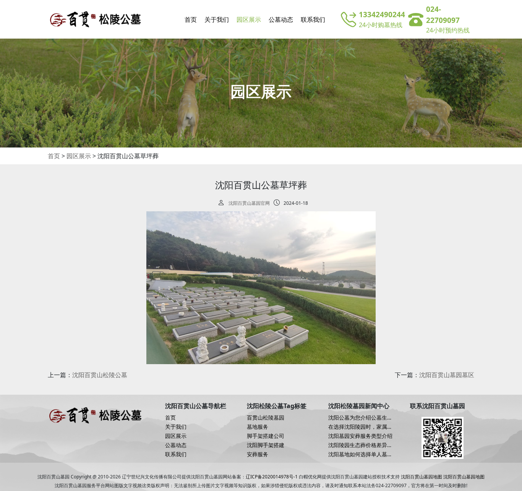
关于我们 (216, 19)
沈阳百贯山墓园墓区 (446, 375)
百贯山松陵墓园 (265, 417)
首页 (191, 19)
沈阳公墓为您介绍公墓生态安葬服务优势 (360, 417)
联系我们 (313, 19)
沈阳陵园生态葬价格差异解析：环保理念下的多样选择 (360, 445)
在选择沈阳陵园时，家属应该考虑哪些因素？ (360, 426)
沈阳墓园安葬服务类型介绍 (360, 436)
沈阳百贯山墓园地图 (421, 476)
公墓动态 (281, 19)
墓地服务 (257, 426)
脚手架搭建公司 (265, 436)
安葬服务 (257, 454)
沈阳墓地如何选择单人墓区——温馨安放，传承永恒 (360, 454)
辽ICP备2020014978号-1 (272, 476)
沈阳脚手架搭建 (265, 445)
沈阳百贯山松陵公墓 (99, 375)
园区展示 (249, 19)
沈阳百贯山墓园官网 (249, 203)
